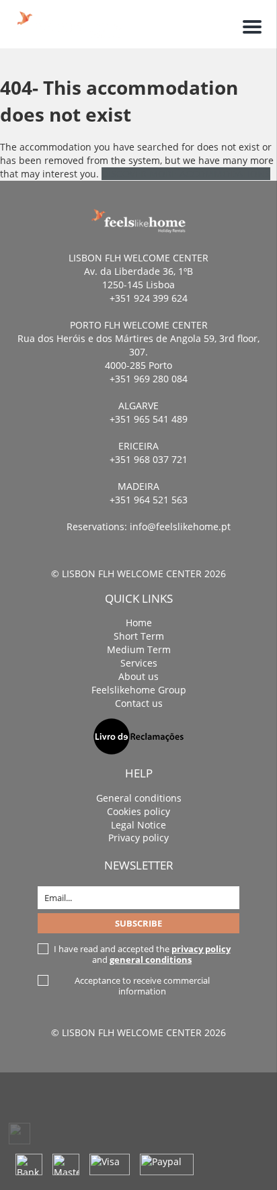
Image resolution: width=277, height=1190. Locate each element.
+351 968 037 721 (149, 459)
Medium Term (139, 649)
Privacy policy (138, 837)
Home (139, 622)
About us (138, 676)
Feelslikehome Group (138, 689)
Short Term (139, 636)
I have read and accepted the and (142, 954)
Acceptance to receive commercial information (142, 985)
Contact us (139, 703)
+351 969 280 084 (149, 378)
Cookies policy (138, 811)
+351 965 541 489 (149, 419)
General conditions (139, 798)
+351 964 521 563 (149, 499)
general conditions (151, 959)
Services (138, 662)
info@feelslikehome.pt (180, 526)
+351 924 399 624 (149, 298)
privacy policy (201, 949)
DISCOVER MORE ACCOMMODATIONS (186, 173)
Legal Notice (138, 824)
